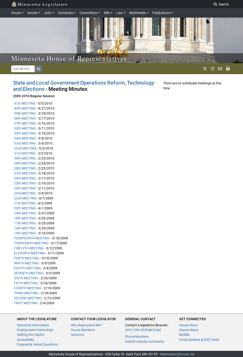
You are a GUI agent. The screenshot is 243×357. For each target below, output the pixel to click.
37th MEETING (25, 123)
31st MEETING (25, 153)
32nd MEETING (25, 148)
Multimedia (137, 13)
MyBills (184, 335)
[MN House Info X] (205, 68)
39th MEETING (25, 113)
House (16, 13)
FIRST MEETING (26, 303)
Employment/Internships (35, 330)
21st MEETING (25, 203)
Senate (32, 13)
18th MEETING (25, 218)
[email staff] (220, 68)
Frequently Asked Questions (37, 344)
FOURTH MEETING (28, 288)
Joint (47, 13)
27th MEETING (25, 173)
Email (157, 330)
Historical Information (33, 325)
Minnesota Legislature (43, 4)
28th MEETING (25, 168)
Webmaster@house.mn (177, 354)
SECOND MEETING (28, 298)
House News (188, 325)
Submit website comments (144, 341)
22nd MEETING (25, 198)
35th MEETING (25, 133)
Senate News (188, 330)
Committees (88, 13)
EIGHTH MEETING (27, 268)
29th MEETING (25, 163)
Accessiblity (25, 340)
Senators (77, 335)
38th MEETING (25, 118)
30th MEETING (25, 158)
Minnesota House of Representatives (69, 58)
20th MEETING (25, 208)
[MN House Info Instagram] (212, 68)
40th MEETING (25, 108)
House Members (83, 330)
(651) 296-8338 (136, 330)
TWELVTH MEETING (29, 248)
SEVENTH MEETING (28, 273)
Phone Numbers (137, 336)
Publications (161, 13)
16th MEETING (25, 228)
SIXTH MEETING (26, 278)
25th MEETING (25, 183)
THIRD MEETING (26, 293)
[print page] (228, 68)
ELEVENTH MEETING (29, 253)
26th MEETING (25, 178)
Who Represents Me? (86, 325)
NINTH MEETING (26, 263)
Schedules (65, 13)
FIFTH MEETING (26, 283)
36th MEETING (25, 128)
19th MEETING (25, 213)
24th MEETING (25, 188)
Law (119, 13)
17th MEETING (25, 223)
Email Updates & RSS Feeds (199, 340)
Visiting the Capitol (30, 335)
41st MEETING (25, 103)
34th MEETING (25, 138)
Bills (107, 13)
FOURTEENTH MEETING (32, 238)
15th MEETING (25, 233)
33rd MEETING (25, 143)
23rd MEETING (25, 193)
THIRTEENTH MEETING (31, 243)
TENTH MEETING (26, 258)
